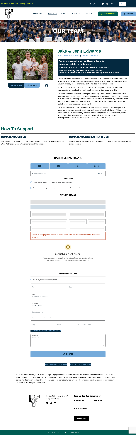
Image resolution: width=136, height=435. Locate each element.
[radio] (39, 166)
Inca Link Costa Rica (68, 55)
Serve (63, 14)
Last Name (72, 285)
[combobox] (68, 312)
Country (35, 303)
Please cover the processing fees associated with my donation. (58, 188)
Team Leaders (90, 55)
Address (35, 310)
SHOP (93, 3)
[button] (132, 3)
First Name (35, 285)
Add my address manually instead (47, 331)
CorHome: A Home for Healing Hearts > (16, 3)
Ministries (37, 14)
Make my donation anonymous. (45, 279)
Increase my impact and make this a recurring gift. (52, 182)
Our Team (52, 14)
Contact (88, 14)
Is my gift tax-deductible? (80, 364)
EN (121, 3)
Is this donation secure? (57, 364)
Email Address (80, 408)
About (75, 14)
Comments (35, 335)
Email (34, 294)
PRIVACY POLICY (74, 432)
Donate (69, 354)
